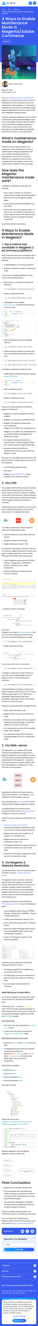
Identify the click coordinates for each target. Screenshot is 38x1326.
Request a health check (19, 1299)
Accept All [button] (19, 1321)
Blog (9, 9)
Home (3, 9)
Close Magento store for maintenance (20, 98)
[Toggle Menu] (34, 3)
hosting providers (27, 811)
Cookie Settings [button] (19, 1316)
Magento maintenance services (22, 1223)
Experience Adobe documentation (16, 825)
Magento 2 (16, 9)
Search (30, 3)
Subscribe (19, 1249)
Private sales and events (10, 904)
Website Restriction (18, 474)
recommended (22, 802)
